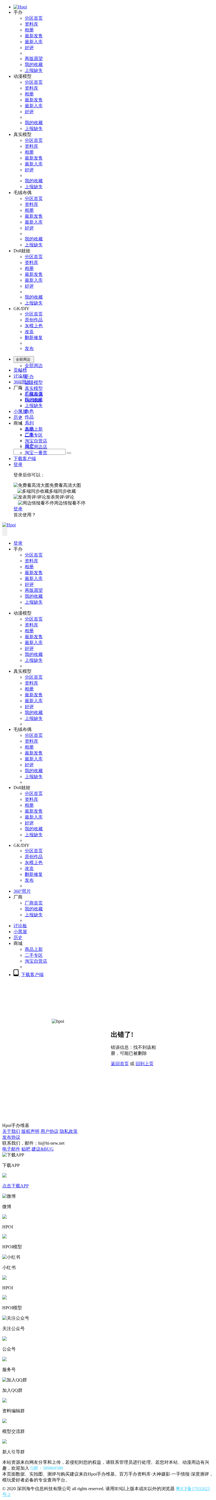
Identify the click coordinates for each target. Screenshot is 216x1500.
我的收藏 (34, 64)
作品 (29, 417)
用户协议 (49, 1131)
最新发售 (34, 35)
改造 (29, 331)
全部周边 (34, 365)
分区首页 (34, 18)
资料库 (31, 24)
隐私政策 (69, 1131)
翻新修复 (34, 337)
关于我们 (11, 1131)
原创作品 (34, 319)
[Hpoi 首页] (20, 6)
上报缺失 (34, 70)
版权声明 (30, 1131)
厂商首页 (34, 393)
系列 (29, 423)
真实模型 (34, 388)
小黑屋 (20, 411)
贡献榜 (20, 370)
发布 (29, 348)
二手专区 (34, 435)
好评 (29, 47)
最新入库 (34, 41)
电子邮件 (11, 1149)
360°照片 (22, 381)
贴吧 (25, 1149)
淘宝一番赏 (36, 452)
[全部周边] (69, 453)
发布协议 (11, 1137)
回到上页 (145, 1063)
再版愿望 (34, 58)
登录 (18, 464)
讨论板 (20, 376)
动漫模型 (34, 382)
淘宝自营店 (36, 440)
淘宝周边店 (36, 446)
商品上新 (34, 429)
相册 (29, 30)
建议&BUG (43, 1149)
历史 (18, 417)
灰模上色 (34, 325)
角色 (29, 411)
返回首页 (120, 1063)
